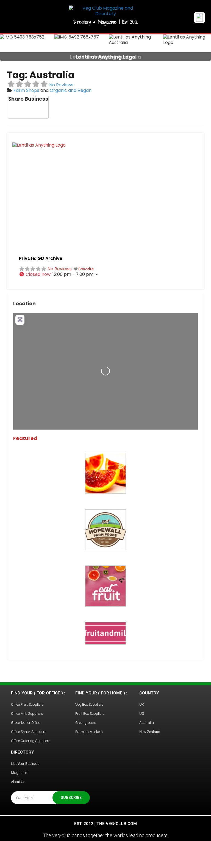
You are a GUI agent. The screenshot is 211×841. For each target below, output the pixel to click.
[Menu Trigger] (199, 17)
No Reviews (61, 85)
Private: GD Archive (40, 258)
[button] (16, 47)
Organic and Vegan (70, 90)
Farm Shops (26, 90)
